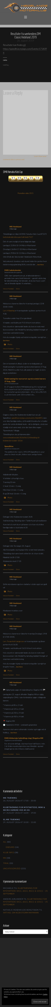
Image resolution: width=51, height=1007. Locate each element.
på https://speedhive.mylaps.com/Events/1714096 (25, 49)
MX (4, 858)
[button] (25, 17)
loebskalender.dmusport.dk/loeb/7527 (18, 237)
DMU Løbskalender (12, 270)
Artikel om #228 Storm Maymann (21, 912)
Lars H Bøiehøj (9, 310)
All (5, 842)
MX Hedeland (15, 226)
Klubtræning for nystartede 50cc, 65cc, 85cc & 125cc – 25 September (25, 891)
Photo (9, 344)
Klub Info (8, 852)
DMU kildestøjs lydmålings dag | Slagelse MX (23, 738)
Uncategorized (12, 868)
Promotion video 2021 (25, 193)
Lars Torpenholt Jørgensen (13, 641)
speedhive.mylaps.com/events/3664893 (26, 418)
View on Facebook (8, 289)
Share (18, 289)
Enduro (10, 847)
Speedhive (8, 446)
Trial (6, 863)
